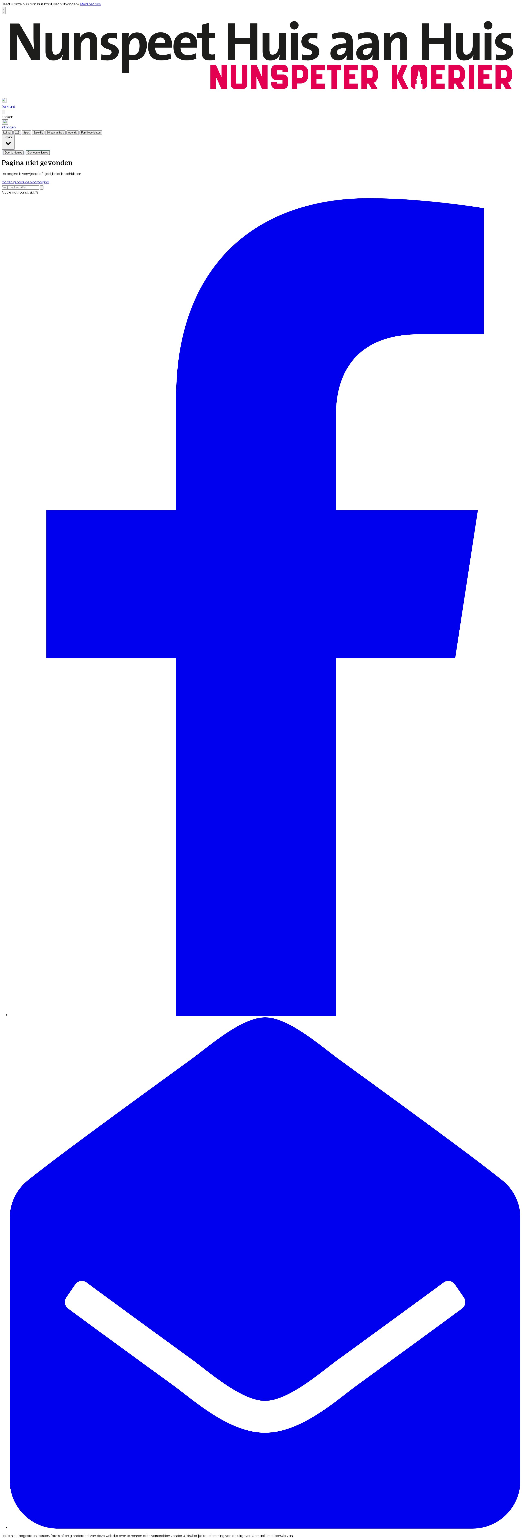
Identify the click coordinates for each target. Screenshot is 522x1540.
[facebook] (265, 1015)
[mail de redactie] (265, 1527)
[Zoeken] (41, 187)
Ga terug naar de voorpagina (25, 182)
